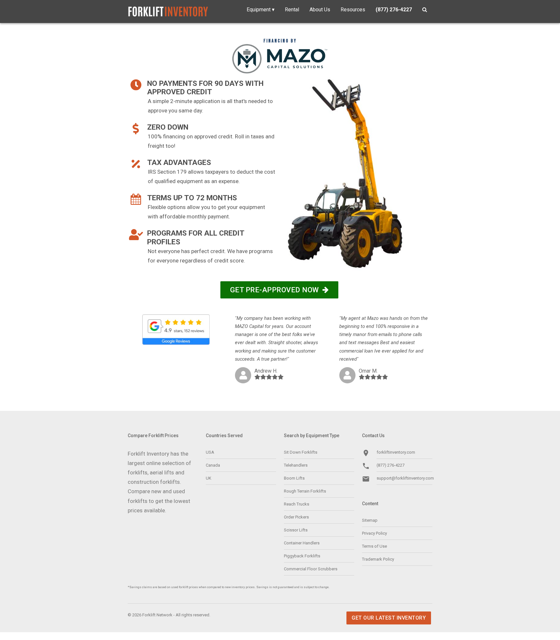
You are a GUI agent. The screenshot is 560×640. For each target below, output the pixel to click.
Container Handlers (302, 543)
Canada (213, 465)
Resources (353, 9)
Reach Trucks (296, 504)
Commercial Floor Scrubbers (310, 568)
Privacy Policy (374, 533)
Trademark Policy (378, 559)
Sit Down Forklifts (300, 452)
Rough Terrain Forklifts (305, 491)
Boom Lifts (294, 478)
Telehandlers (296, 465)
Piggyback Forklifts (302, 555)
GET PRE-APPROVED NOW (276, 289)
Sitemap (370, 520)
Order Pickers (296, 517)
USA (210, 452)
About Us (319, 9)
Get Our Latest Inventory (389, 618)
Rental (292, 9)
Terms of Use (374, 546)
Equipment (260, 9)
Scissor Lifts (296, 530)
